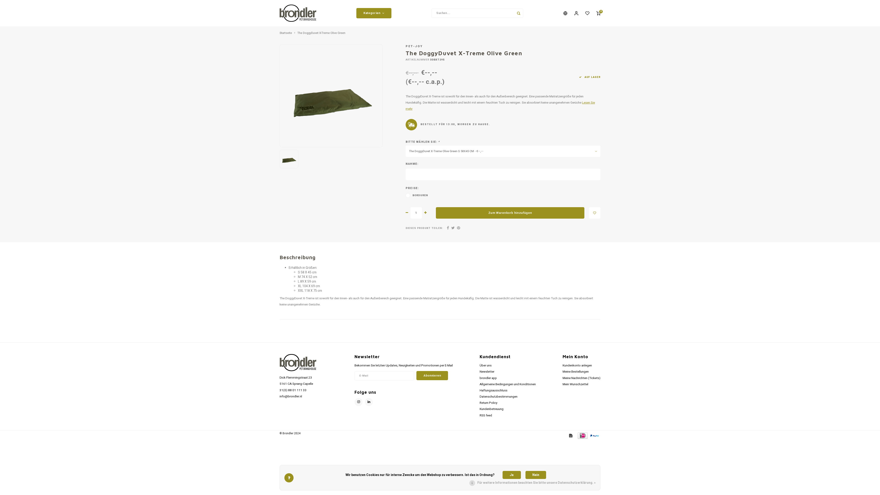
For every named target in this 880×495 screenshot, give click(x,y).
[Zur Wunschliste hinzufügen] (594, 213)
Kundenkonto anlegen (577, 365)
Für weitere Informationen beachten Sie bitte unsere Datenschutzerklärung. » (536, 482)
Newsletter (487, 371)
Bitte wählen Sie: (423, 142)
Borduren (420, 195)
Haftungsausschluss (493, 390)
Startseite (286, 33)
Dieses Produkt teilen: (424, 228)
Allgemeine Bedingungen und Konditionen (508, 384)
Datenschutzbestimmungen (498, 396)
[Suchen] (518, 13)
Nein (535, 475)
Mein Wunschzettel (575, 384)
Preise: (412, 188)
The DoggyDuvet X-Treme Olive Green (321, 33)
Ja (512, 475)
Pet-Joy (414, 46)
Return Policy (488, 403)
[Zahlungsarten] (570, 435)
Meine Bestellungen (576, 371)
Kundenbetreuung (491, 409)
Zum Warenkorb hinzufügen (510, 213)
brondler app (488, 378)
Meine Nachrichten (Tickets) (581, 378)
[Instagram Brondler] (359, 402)
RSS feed (486, 415)
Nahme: (412, 164)
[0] (598, 13)
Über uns (486, 365)
